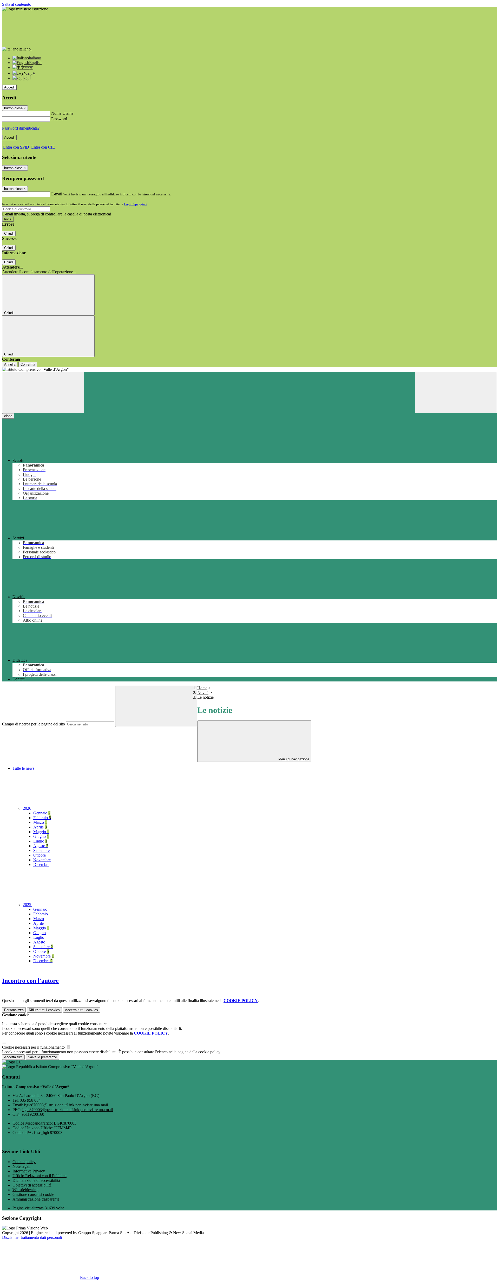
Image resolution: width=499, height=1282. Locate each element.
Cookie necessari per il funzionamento (34, 1047)
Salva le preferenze (42, 1057)
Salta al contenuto (16, 4)
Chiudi (9, 233)
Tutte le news (23, 768)
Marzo (40, 822)
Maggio (41, 832)
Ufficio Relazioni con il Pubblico (39, 1175)
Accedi (9, 87)
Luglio (40, 841)
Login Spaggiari (135, 204)
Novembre (42, 860)
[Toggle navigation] (43, 392)
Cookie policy (24, 1161)
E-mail (56, 194)
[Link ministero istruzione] (25, 9)
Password (59, 119)
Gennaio (41, 813)
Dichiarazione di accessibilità (36, 1180)
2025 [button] (27, 904)
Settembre (41, 850)
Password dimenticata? (21, 128)
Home (202, 688)
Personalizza (14, 1010)
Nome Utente (62, 113)
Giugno (41, 836)
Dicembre (41, 864)
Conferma (28, 364)
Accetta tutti (81, 1010)
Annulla (9, 364)
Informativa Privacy (28, 1171)
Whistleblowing (25, 1190)
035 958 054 (30, 1100)
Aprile (40, 827)
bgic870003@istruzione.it (66, 1105)
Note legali (21, 1166)
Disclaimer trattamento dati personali (32, 1237)
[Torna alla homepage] (249, 369)
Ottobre (39, 855)
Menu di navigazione (293, 759)
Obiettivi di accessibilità (31, 1185)
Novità (202, 692)
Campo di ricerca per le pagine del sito (33, 724)
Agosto (40, 846)
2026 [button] (27, 808)
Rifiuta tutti (44, 1010)
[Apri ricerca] (456, 392)
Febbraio (42, 817)
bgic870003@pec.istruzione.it (67, 1109)
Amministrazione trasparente (35, 1199)
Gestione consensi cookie (33, 1194)
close (8, 416)
